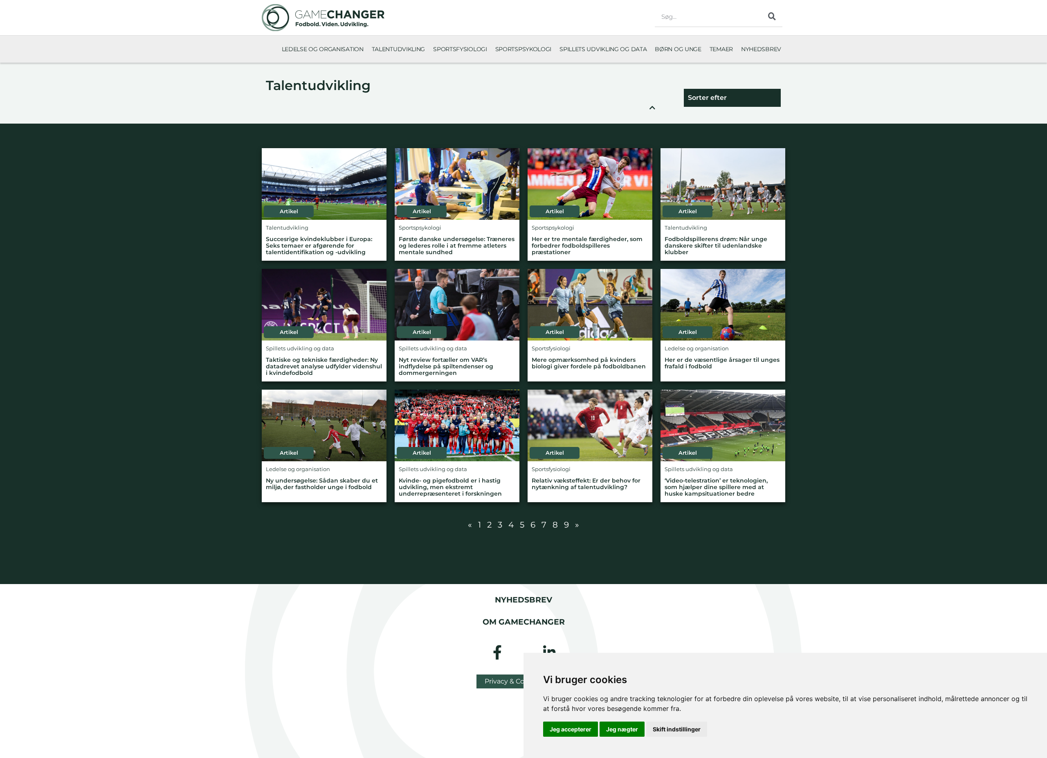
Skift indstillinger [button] (677, 729)
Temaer (721, 49)
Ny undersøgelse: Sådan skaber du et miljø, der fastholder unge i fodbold (322, 484)
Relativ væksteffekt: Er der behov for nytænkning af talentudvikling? (586, 484)
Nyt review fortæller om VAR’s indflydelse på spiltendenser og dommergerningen (446, 366)
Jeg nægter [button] (622, 729)
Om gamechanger (524, 622)
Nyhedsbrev (761, 49)
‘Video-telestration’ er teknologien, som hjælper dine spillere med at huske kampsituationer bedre (716, 487)
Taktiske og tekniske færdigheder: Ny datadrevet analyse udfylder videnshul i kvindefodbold (324, 366)
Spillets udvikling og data (603, 49)
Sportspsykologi (523, 49)
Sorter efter (707, 98)
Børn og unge (678, 49)
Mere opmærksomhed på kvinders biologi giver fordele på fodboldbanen (589, 363)
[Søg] (772, 16)
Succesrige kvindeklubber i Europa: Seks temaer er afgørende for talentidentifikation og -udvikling (319, 246)
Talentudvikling (398, 49)
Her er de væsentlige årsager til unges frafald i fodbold (722, 363)
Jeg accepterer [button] (570, 729)
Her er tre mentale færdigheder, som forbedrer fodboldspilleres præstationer (587, 246)
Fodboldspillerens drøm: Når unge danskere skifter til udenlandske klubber (716, 246)
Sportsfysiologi (460, 49)
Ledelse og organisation (323, 49)
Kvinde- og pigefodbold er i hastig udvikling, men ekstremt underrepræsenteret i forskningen (450, 487)
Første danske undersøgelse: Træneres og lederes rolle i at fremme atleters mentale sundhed (457, 246)
